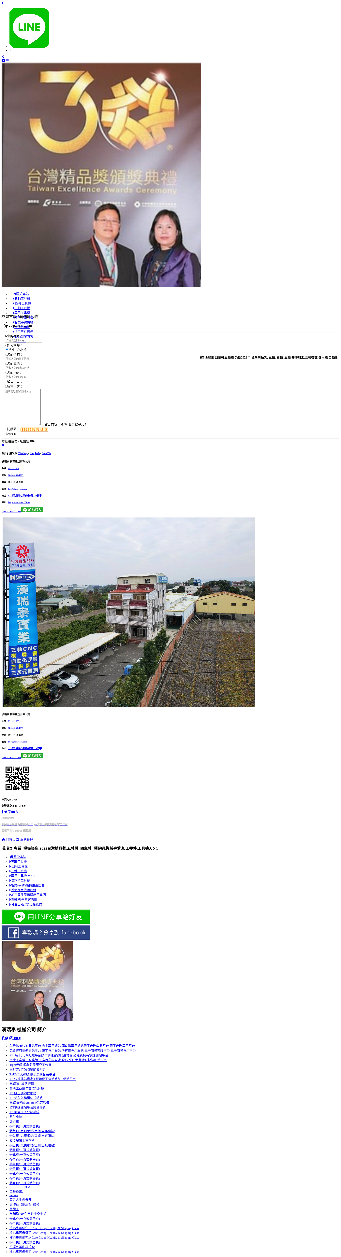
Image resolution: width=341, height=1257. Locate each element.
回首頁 (10, 839)
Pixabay (23, 453)
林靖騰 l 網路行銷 (21, 1083)
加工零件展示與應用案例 (28, 895)
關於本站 (19, 857)
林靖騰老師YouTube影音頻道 (29, 1102)
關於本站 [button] (22, 294)
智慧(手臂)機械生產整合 (28, 885)
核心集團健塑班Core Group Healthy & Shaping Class (44, 1228)
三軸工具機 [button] (22, 308)
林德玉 (14, 1209)
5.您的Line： (13, 372)
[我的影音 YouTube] (13, 811)
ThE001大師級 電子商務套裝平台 (32, 1074)
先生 (12, 350)
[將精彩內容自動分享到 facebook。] (170, 933)
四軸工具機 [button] (22, 303)
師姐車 (14, 1121)
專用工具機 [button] (22, 313)
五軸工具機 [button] (22, 298)
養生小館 (15, 1117)
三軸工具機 (19, 871)
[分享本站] (3, 57)
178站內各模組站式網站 (26, 1098)
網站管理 (26, 839)
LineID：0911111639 (11, 511)
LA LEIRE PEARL (22, 1187)
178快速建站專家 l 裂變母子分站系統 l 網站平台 (42, 1079)
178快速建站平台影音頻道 (27, 1107)
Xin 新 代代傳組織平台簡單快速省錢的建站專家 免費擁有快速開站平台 (58, 1055)
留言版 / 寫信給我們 (28, 904)
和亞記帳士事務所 (22, 1140)
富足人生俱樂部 (20, 1199)
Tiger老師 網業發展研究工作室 (30, 1064)
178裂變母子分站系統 (24, 1112)
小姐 (23, 350)
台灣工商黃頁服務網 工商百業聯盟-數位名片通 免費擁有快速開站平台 (58, 1060)
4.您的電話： (14, 363)
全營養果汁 (17, 1191)
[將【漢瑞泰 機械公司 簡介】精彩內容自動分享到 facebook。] (10, 50)
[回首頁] (3, 445)
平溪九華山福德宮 (22, 1247)
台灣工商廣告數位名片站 (26, 1088)
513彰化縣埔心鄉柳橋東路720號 (23, 495)
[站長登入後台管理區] (4, 60)
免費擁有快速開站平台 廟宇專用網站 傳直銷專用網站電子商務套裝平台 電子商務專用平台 (72, 1046)
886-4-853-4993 (15, 475)
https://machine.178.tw (19, 502)
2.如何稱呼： (14, 345)
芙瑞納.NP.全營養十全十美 (27, 1214)
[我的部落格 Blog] (17, 811)
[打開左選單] (7, 60)
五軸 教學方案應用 (24, 899)
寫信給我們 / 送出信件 (17, 441)
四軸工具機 (19, 866)
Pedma (13, 1195)
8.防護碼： (13, 429)
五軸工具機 (19, 861)
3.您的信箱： (14, 354)
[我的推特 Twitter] (6, 811)
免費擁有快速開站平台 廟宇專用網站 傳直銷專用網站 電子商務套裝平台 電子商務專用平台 (72, 1050)
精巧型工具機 (20, 880)
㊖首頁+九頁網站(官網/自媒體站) (32, 1131)
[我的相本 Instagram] (9, 811)
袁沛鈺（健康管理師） (25, 1204)
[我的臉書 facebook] (3, 811)
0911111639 (13, 468)
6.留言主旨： (14, 382)
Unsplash (35, 453)
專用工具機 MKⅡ (23, 876)
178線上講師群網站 (22, 1093)
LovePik (46, 453)
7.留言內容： (14, 386)
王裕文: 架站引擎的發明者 (27, 1069)
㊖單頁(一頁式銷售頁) (24, 1126)
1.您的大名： (14, 336)
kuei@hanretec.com (17, 489)
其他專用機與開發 (23, 890)
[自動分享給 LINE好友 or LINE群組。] (29, 46)
